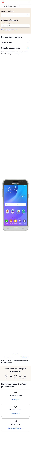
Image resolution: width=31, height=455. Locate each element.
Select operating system (7, 23)
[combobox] (13, 15)
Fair (11, 378)
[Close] (28, 48)
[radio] (6, 375)
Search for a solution (7, 11)
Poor (6, 378)
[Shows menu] (29, 2)
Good (15, 378)
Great (20, 378)
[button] (15, 26)
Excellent (24, 378)
